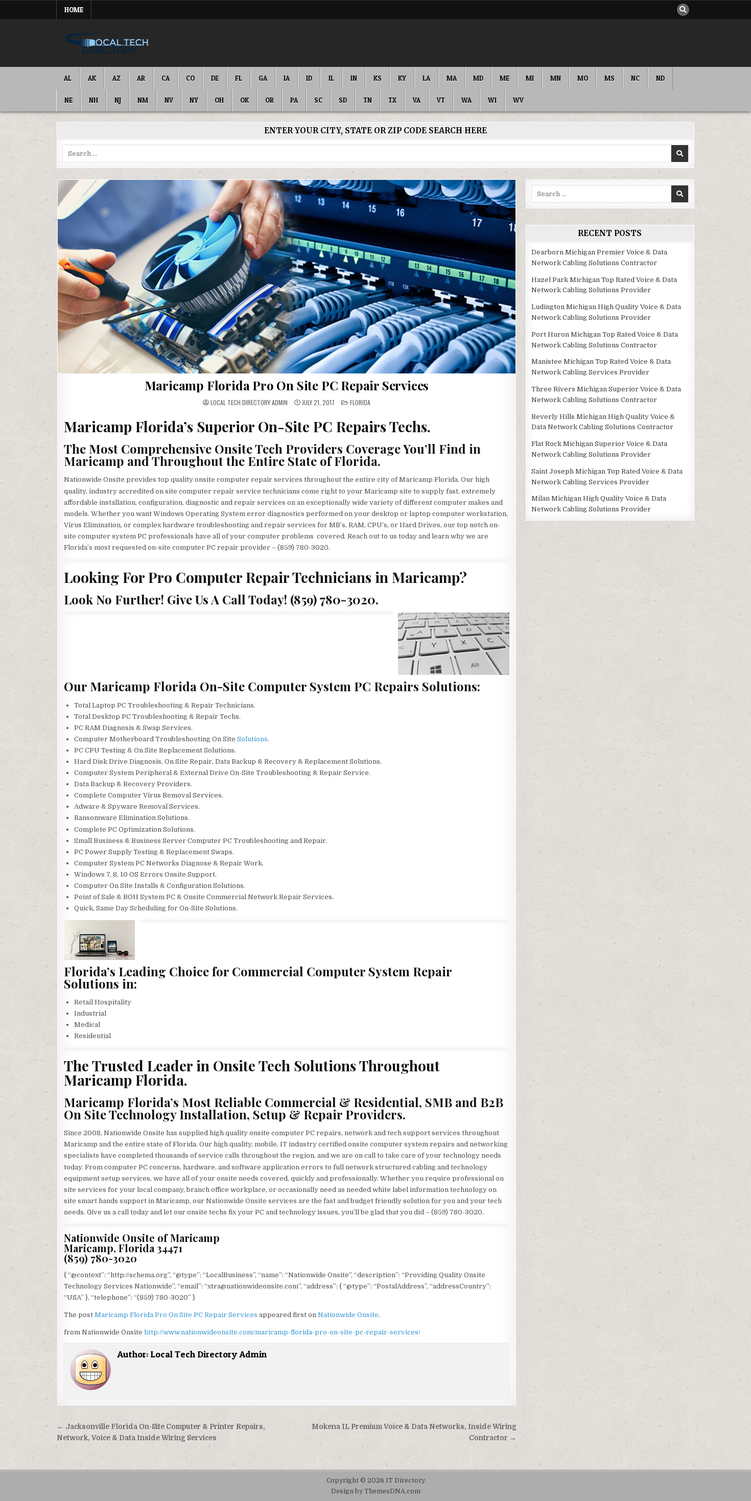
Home (73, 10)
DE (215, 78)
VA (416, 100)
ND (660, 78)
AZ (116, 78)
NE (68, 100)
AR (141, 78)
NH (93, 100)
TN (367, 100)
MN (555, 78)
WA (466, 100)
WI (492, 100)
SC (318, 100)
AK (92, 78)
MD (478, 78)
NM (142, 100)
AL (68, 78)
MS (609, 78)
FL (238, 78)
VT (441, 100)
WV (518, 100)
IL (331, 78)
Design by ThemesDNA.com (375, 1491)
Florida (360, 402)
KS (377, 78)
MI (530, 78)
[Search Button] (683, 10)
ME (504, 78)
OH (219, 100)
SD (343, 100)
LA (426, 78)
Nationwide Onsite (348, 1315)
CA (165, 78)
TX (392, 100)
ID (309, 78)
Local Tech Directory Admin (249, 403)
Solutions (252, 739)
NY (194, 100)
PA (294, 100)
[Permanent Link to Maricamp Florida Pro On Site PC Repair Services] (286, 276)
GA (263, 78)
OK (244, 100)
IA (287, 78)
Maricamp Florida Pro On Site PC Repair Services (287, 385)
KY (402, 78)
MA (452, 78)
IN (353, 78)
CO (190, 78)
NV (169, 100)
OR (269, 100)
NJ (117, 100)
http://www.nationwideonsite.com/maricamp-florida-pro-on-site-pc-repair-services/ (282, 1332)
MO (582, 78)
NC (635, 78)
